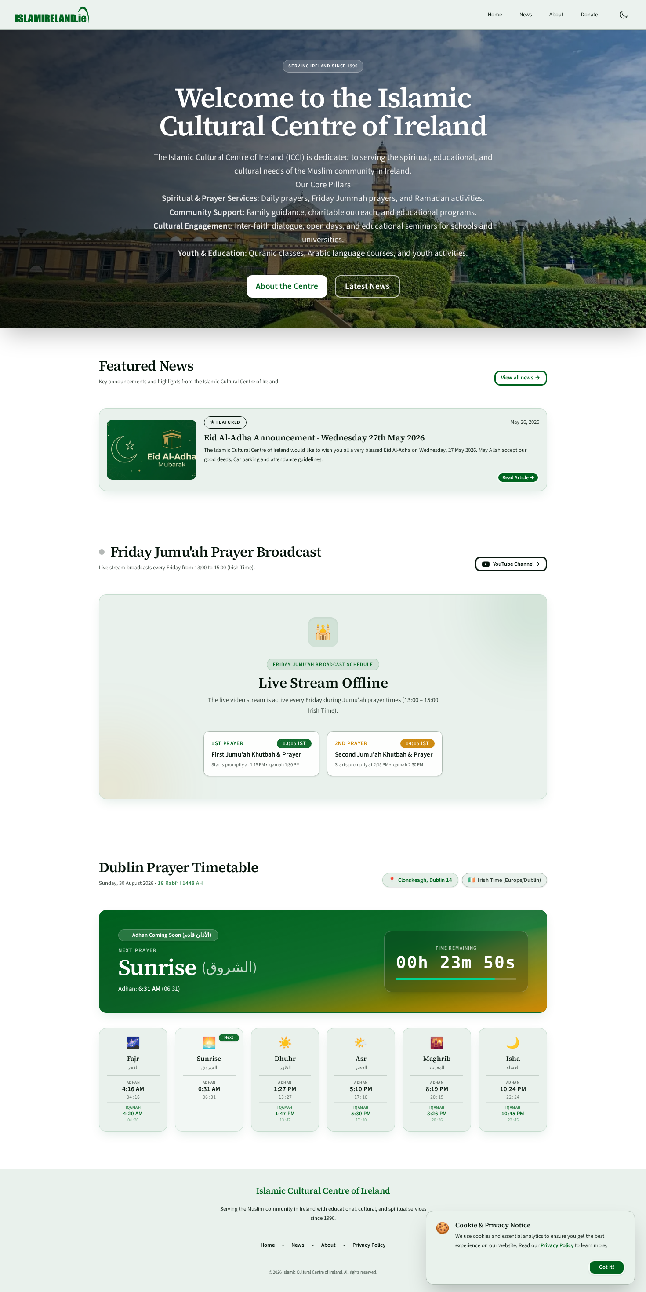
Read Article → (520, 479)
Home (495, 14)
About (556, 14)
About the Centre (287, 286)
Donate (589, 14)
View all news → (520, 378)
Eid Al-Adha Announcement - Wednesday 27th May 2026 (314, 437)
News (525, 14)
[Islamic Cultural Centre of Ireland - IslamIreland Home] (52, 14)
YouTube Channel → (516, 564)
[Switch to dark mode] (623, 14)
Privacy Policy (368, 1245)
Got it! (606, 1267)
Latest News (367, 286)
